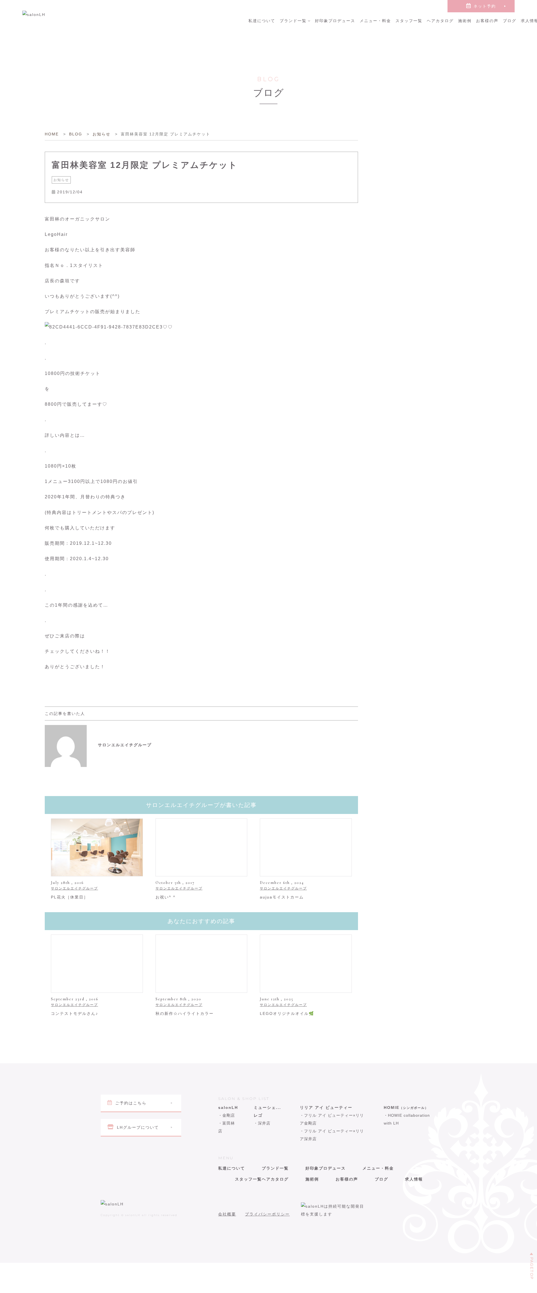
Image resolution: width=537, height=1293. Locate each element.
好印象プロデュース (335, 20)
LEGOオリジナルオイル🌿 (287, 1013)
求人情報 (414, 1179)
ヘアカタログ (440, 20)
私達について (261, 20)
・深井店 (262, 1123)
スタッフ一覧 (408, 20)
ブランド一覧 (293, 20)
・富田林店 (226, 1127)
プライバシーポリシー (267, 1214)
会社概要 (227, 1214)
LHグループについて (138, 1127)
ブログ (509, 20)
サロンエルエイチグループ (74, 888)
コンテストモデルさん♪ (74, 1013)
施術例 (465, 20)
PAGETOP (531, 1268)
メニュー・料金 (375, 20)
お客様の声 (487, 20)
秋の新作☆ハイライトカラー (185, 1013)
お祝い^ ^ (166, 897)
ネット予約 (485, 6)
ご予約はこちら (131, 1103)
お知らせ (61, 180)
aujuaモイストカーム (282, 897)
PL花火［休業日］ (69, 897)
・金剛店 (226, 1115)
